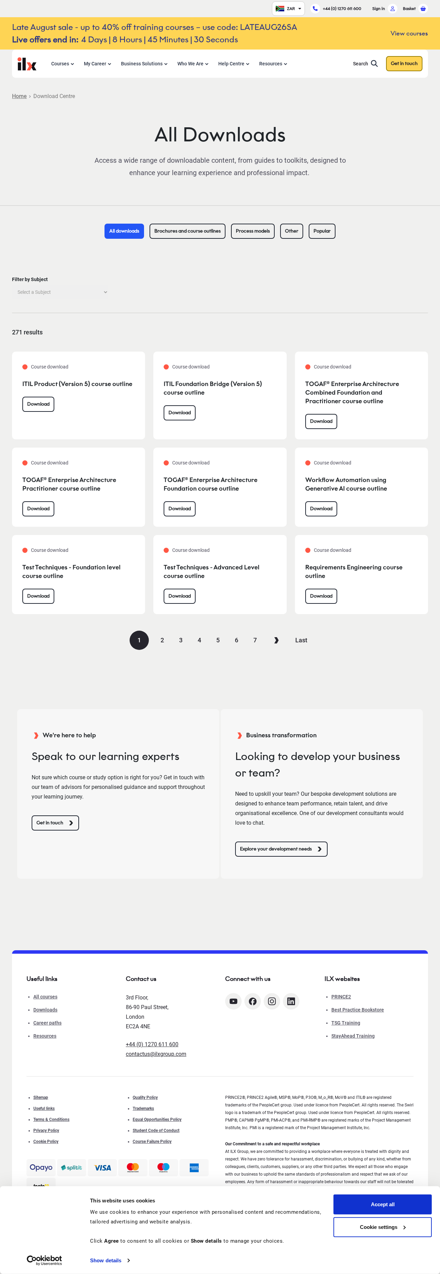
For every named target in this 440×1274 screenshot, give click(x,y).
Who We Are (190, 63)
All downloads (124, 231)
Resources (270, 63)
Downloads (45, 1010)
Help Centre (231, 63)
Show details (105, 1260)
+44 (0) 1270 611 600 (342, 8)
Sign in (378, 8)
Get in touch (404, 63)
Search (360, 63)
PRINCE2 (341, 996)
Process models (253, 231)
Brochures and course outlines (187, 231)
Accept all (383, 1204)
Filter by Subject (30, 279)
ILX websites (342, 979)
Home (19, 96)
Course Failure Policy (152, 1141)
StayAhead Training (353, 1036)
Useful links (44, 1108)
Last (301, 640)
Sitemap (40, 1097)
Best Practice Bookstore (357, 1010)
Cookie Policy (45, 1141)
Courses (60, 63)
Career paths (47, 1023)
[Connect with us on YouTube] (233, 1001)
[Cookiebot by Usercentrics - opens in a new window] (44, 1260)
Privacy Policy (46, 1130)
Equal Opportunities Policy (157, 1119)
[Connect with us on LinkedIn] (291, 1001)
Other (291, 231)
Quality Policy (145, 1097)
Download (38, 404)
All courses (45, 996)
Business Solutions (142, 63)
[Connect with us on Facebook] (252, 1001)
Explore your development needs (276, 849)
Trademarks (143, 1108)
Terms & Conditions (51, 1119)
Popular (322, 231)
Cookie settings (378, 1227)
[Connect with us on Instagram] (272, 1001)
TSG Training (345, 1023)
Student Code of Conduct (156, 1130)
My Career (95, 63)
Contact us (141, 979)
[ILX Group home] (27, 63)
